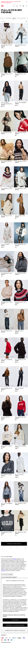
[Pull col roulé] (7, 232)
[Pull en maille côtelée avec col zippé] (21, 261)
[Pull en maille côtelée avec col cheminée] (7, 62)
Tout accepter (15, 620)
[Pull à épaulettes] (21, 204)
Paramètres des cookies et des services (15, 630)
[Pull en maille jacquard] (21, 62)
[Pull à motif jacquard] (7, 434)
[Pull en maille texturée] (7, 204)
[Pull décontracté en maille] (7, 91)
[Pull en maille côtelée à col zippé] (7, 33)
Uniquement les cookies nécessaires (15, 625)
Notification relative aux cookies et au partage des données (14, 615)
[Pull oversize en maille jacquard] (21, 121)
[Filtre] (26, 21)
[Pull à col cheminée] (7, 491)
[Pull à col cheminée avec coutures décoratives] (21, 91)
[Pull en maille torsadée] (21, 177)
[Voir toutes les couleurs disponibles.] (2, 76)
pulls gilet (3, 570)
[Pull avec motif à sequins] (7, 319)
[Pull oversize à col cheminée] (21, 33)
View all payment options (6, 642)
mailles (14, 558)
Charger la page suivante (14, 543)
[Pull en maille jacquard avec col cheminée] (21, 149)
